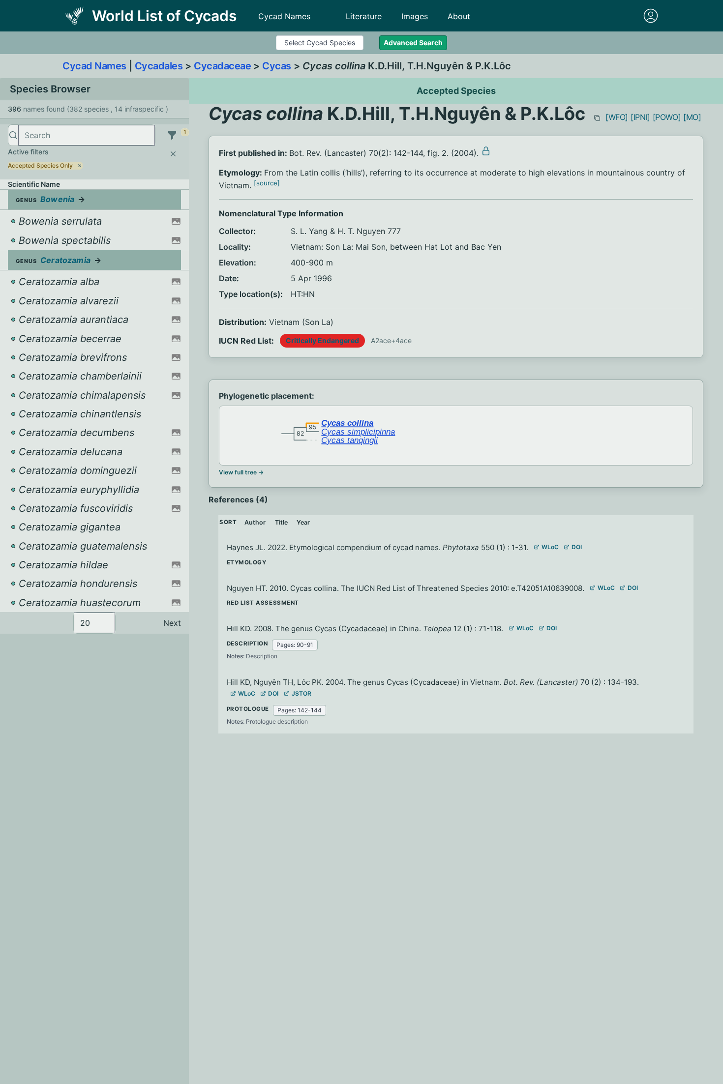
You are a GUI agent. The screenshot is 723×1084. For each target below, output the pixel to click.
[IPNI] (640, 117)
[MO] (692, 117)
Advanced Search (413, 42)
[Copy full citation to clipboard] (597, 118)
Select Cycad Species (319, 42)
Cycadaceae (222, 66)
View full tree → (241, 472)
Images (414, 16)
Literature (364, 16)
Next (172, 623)
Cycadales (159, 66)
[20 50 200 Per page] (94, 623)
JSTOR (301, 693)
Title (281, 522)
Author (255, 522)
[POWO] (667, 117)
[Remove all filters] (173, 154)
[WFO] (616, 117)
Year (303, 522)
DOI (577, 547)
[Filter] (172, 135)
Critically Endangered (322, 340)
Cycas (276, 66)
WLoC (550, 547)
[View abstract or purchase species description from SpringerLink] (486, 151)
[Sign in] (651, 16)
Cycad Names (284, 16)
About (459, 16)
